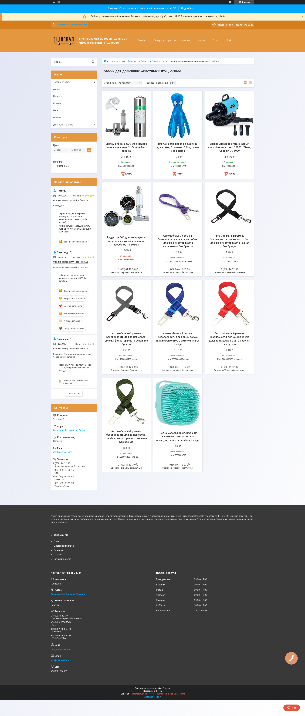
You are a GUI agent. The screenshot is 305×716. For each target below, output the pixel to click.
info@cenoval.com (62, 452)
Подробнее (187, 8)
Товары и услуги (163, 40)
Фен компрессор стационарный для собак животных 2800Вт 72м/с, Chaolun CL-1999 (229, 147)
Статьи (57, 103)
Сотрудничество (62, 559)
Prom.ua (166, 688)
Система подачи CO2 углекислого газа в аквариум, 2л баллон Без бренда (126, 147)
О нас (216, 40)
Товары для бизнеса (138, 61)
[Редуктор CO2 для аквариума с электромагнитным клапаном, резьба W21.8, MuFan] (126, 207)
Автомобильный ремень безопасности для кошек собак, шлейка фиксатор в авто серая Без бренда (126, 339)
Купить (128, 174)
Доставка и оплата (63, 124)
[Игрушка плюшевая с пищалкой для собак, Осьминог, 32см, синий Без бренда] (177, 115)
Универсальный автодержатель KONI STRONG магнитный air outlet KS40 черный (75, 229)
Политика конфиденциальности (170, 694)
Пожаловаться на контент (142, 694)
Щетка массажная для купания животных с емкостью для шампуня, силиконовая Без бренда (177, 436)
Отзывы (57, 117)
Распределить (159, 61)
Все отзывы (74, 393)
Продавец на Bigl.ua (152, 691)
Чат (294, 707)
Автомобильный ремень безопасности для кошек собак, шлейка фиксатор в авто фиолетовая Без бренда (178, 241)
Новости (57, 96)
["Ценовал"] (63, 41)
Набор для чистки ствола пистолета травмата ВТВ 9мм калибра (73, 278)
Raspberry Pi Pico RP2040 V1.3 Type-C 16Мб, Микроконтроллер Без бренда (75, 368)
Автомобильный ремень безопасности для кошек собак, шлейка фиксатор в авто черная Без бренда (229, 241)
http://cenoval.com (60, 649)
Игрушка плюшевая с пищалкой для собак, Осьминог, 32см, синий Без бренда (178, 147)
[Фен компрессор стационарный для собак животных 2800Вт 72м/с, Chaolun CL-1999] (229, 115)
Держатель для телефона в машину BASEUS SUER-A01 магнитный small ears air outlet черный (73, 217)
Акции (201, 40)
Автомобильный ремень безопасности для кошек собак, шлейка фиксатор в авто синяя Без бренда (178, 339)
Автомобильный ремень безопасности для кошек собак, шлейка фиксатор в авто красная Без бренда (229, 339)
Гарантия (58, 550)
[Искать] (93, 62)
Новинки (185, 40)
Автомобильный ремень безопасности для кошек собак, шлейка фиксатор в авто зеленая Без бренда (126, 436)
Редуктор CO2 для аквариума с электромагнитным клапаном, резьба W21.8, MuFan (126, 241)
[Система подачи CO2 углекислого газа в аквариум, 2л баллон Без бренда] (126, 115)
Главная (141, 40)
